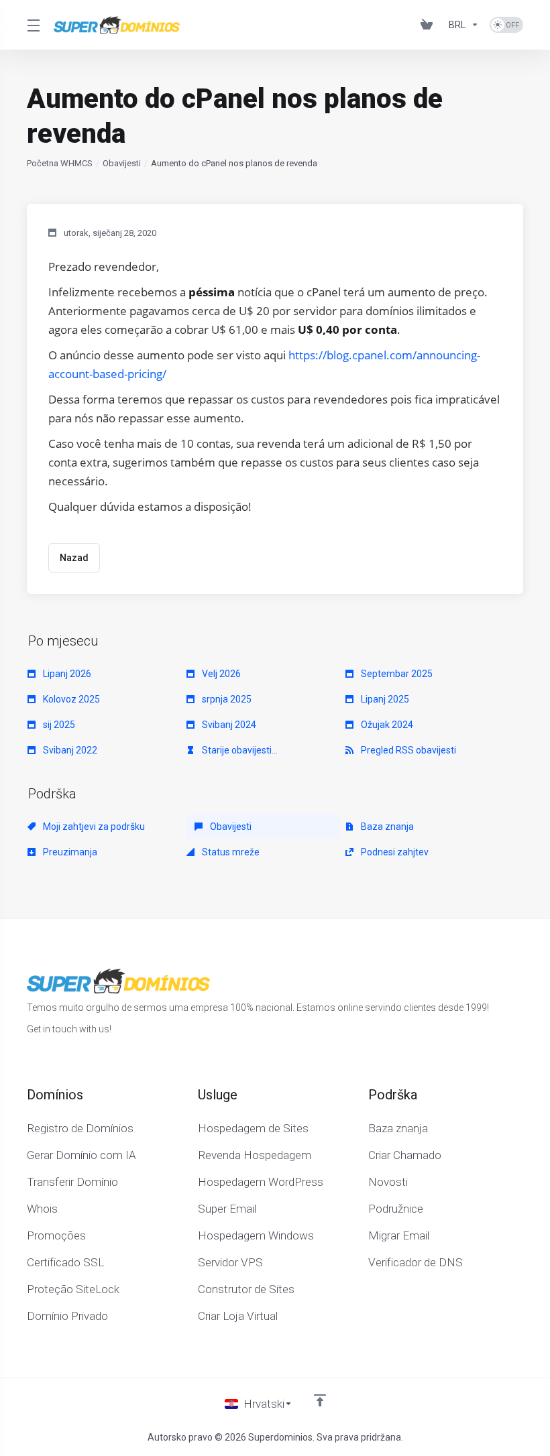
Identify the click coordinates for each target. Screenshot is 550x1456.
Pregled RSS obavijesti (407, 750)
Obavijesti (122, 163)
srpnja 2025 (226, 699)
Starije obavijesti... (239, 750)
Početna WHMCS (60, 163)
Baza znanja (386, 826)
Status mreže (230, 852)
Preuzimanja (69, 852)
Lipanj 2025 (384, 699)
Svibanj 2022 (69, 750)
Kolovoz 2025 (70, 699)
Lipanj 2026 (66, 673)
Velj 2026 (220, 673)
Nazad (74, 557)
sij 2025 (58, 724)
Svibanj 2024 (228, 724)
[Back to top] (320, 1400)
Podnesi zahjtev (394, 852)
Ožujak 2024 (386, 724)
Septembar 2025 (396, 673)
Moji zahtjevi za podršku (93, 826)
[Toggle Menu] (32, 24)
